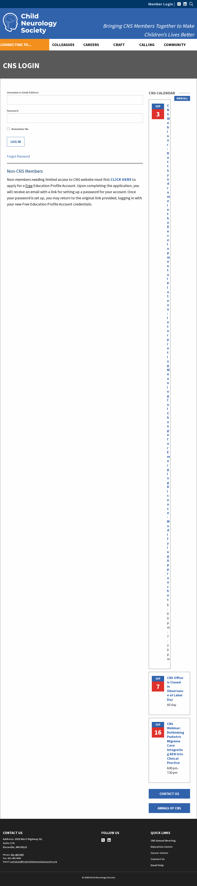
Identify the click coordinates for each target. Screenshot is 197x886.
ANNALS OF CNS (169, 808)
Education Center (162, 846)
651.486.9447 (17, 854)
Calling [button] (146, 44)
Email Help (157, 865)
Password (12, 110)
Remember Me (19, 129)
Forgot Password (18, 156)
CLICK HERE (121, 179)
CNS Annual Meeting (163, 840)
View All (182, 98)
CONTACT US (169, 793)
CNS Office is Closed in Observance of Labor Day (175, 689)
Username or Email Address (23, 92)
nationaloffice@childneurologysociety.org (33, 861)
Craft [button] (119, 44)
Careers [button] (91, 44)
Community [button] (175, 44)
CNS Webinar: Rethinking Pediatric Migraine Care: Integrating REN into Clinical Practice (175, 743)
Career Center (159, 853)
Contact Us (158, 859)
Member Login (160, 4)
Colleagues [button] (63, 44)
